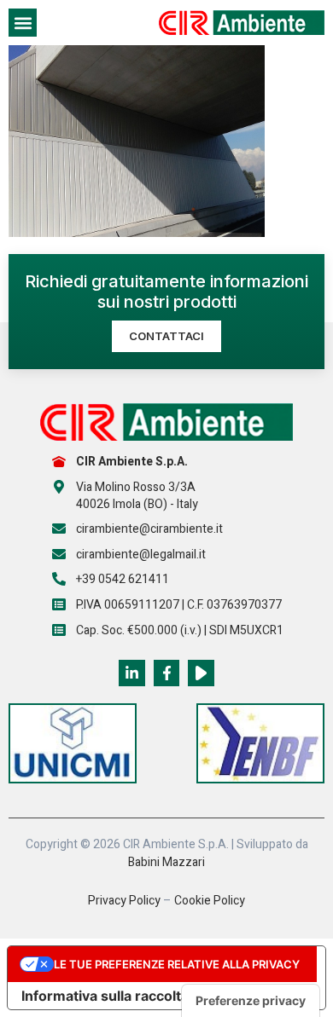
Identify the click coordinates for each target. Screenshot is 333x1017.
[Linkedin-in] (132, 673)
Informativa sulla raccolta (105, 995)
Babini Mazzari (166, 862)
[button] (23, 23)
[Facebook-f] (167, 673)
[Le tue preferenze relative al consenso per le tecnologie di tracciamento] (250, 1001)
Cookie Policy (209, 901)
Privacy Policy (124, 901)
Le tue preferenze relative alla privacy (177, 964)
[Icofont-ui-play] (201, 673)
